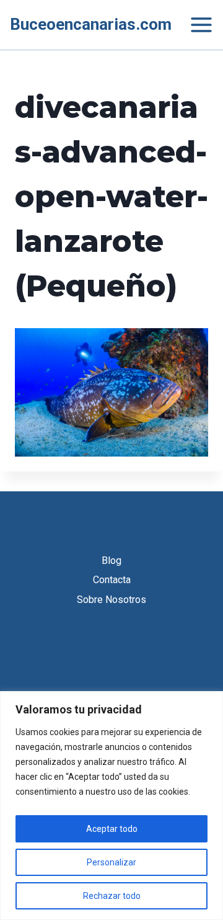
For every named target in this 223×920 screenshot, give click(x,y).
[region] (111, 805)
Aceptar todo (112, 829)
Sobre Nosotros (111, 599)
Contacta (112, 580)
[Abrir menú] (195, 24)
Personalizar (111, 862)
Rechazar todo (112, 896)
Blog (111, 560)
